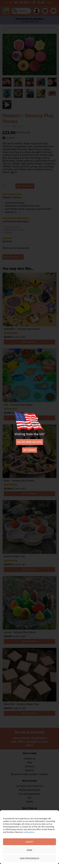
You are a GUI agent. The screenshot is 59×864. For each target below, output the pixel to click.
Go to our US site (29, 442)
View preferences (29, 858)
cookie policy (28, 832)
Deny (29, 850)
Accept (29, 841)
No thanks (29, 450)
